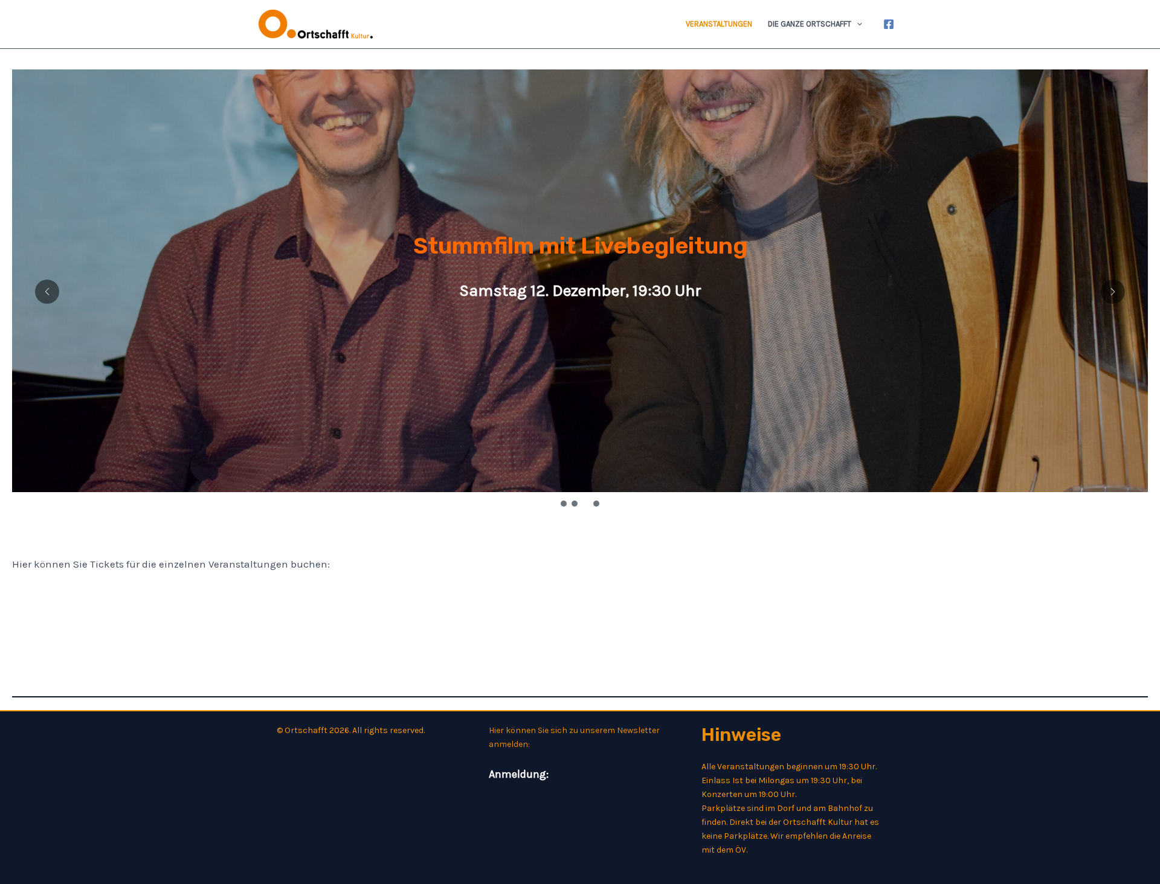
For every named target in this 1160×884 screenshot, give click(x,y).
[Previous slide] (47, 292)
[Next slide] (1113, 292)
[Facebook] (888, 24)
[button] (856, 24)
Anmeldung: (519, 774)
